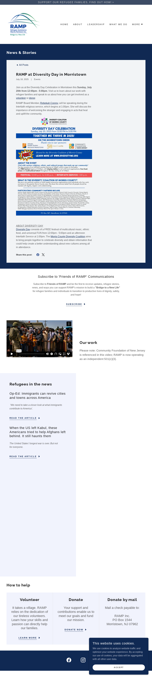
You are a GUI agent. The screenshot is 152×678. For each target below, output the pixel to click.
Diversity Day (23, 229)
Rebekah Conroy (49, 103)
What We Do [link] (118, 24)
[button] (137, 24)
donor (32, 98)
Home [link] (64, 24)
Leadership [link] (96, 24)
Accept (119, 667)
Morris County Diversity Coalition (68, 236)
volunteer (21, 98)
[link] (24, 24)
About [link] (78, 24)
